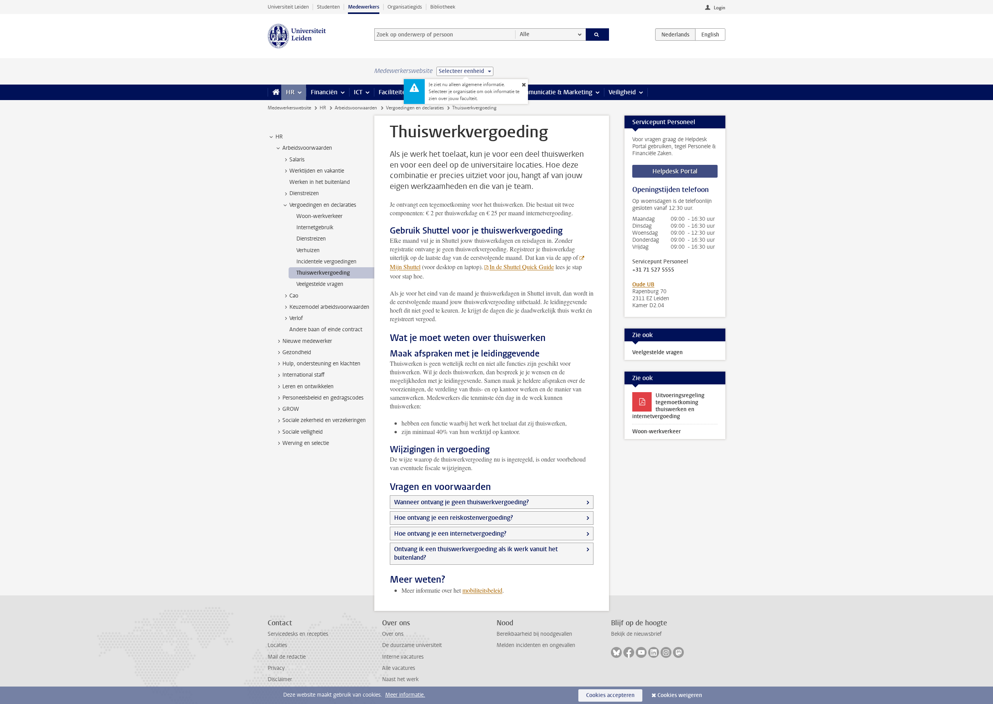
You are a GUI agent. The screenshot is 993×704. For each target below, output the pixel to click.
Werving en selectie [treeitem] (305, 443)
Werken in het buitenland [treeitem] (319, 182)
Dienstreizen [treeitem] (304, 193)
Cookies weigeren (679, 695)
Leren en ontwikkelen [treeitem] (308, 386)
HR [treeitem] (279, 136)
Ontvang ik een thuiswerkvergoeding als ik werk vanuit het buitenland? (476, 553)
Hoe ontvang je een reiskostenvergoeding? (453, 518)
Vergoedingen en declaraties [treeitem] (322, 205)
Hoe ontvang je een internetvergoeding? (450, 533)
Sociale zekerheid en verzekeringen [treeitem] (324, 420)
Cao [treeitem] (293, 295)
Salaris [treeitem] (296, 159)
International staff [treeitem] (303, 375)
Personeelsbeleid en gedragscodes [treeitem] (322, 397)
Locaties (277, 645)
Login (719, 8)
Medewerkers (363, 6)
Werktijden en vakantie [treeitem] (316, 171)
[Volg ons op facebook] (628, 652)
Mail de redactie (287, 657)
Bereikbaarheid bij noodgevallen (534, 634)
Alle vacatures (398, 668)
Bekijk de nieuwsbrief (636, 634)
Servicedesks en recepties (298, 634)
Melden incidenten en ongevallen (535, 645)
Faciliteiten (394, 92)
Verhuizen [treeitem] (308, 250)
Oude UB (643, 284)
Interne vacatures (403, 657)
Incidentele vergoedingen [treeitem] (326, 261)
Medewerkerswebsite (289, 108)
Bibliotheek (442, 6)
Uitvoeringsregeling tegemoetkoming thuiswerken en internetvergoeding (668, 406)
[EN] (710, 34)
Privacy (276, 668)
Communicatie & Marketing (554, 92)
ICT (358, 92)
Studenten (328, 6)
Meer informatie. (405, 695)
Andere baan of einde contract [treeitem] (325, 329)
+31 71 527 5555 (653, 269)
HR (290, 92)
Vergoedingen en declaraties (415, 108)
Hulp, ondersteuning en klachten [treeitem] (321, 363)
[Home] (274, 92)
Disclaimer (280, 679)
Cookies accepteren (610, 695)
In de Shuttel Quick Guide (522, 267)
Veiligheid (622, 92)
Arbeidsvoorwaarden (356, 108)
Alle (524, 34)
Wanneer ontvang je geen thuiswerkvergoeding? (461, 502)
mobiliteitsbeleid (482, 590)
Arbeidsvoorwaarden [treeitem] (307, 148)
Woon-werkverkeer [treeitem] (319, 216)
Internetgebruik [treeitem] (314, 227)
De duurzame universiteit (412, 645)
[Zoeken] (597, 34)
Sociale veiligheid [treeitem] (302, 432)
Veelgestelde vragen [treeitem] (319, 284)
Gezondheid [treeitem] (296, 352)
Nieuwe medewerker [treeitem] (307, 341)
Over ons (392, 634)
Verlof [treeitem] (296, 318)
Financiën (324, 92)
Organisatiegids (405, 6)
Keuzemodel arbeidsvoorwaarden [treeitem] (329, 307)
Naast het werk (400, 679)
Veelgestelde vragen (657, 352)
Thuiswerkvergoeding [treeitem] (323, 273)
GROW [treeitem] (290, 409)
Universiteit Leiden (288, 6)
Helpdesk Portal (674, 171)
